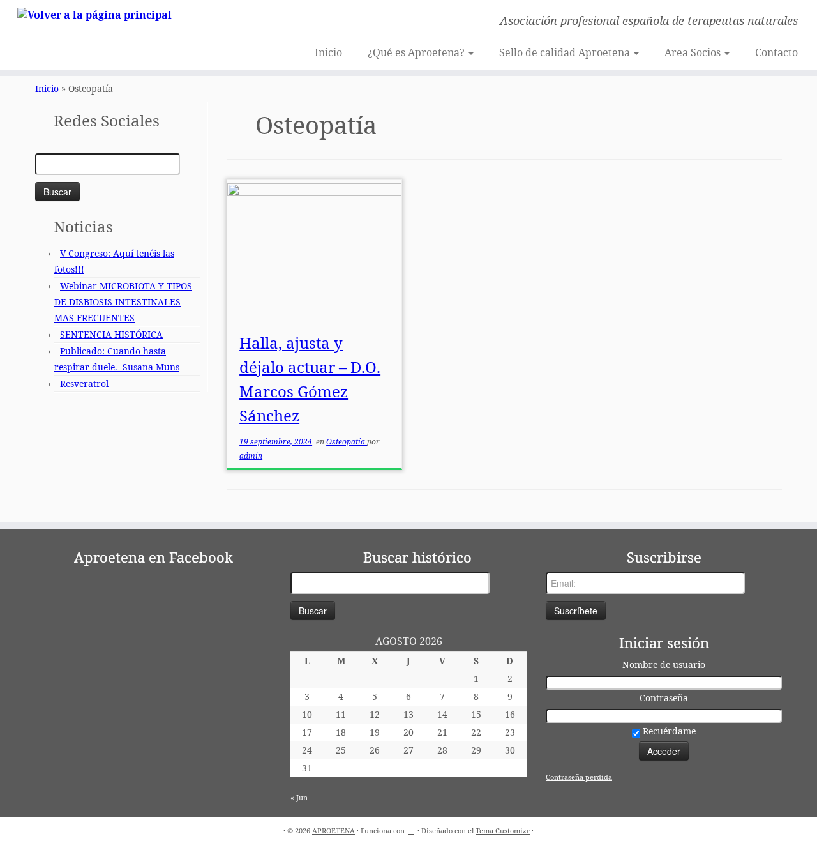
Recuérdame (668, 731)
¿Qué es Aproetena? (417, 52)
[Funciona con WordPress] (411, 828)
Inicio (328, 52)
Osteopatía (346, 441)
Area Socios (693, 52)
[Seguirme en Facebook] (248, 22)
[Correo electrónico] (230, 22)
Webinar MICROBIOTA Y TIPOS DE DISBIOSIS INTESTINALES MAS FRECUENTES (123, 302)
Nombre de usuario (663, 664)
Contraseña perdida (579, 777)
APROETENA (333, 830)
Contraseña (664, 698)
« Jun (299, 797)
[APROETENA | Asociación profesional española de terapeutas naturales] (94, 14)
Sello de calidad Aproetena (566, 52)
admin (250, 455)
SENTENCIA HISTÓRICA (111, 334)
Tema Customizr (503, 830)
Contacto (776, 52)
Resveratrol (84, 383)
